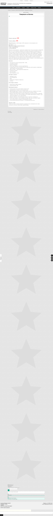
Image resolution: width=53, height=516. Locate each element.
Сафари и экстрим (33, 7)
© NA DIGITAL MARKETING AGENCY (6, 506)
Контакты (31, 0)
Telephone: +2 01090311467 (47, 503)
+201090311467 (49, 3)
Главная (21, 0)
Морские (28, 7)
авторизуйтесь (10, 485)
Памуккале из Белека (26, 14)
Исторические (18, 7)
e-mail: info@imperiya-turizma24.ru (47, 504)
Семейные (23, 7)
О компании (26, 0)
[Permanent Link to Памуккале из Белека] (26, 26)
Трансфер (39, 7)
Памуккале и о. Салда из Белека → (39, 109)
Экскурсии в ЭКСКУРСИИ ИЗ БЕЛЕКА (17, 10)
